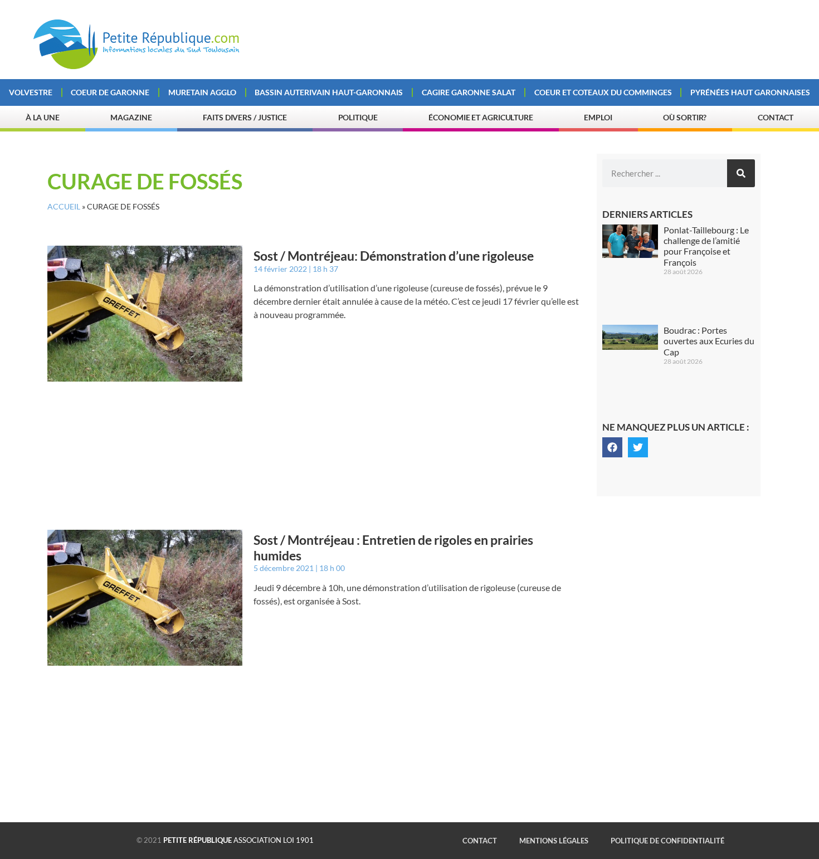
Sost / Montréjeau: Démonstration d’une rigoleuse (394, 255)
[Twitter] (638, 447)
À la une (43, 117)
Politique (358, 117)
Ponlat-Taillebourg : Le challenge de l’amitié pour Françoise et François (706, 245)
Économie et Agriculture (480, 117)
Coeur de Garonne (110, 92)
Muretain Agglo (202, 92)
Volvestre (30, 92)
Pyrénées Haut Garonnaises (750, 92)
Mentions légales (553, 840)
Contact (775, 117)
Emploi (598, 117)
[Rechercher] (741, 173)
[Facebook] (612, 447)
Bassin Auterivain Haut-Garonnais (329, 92)
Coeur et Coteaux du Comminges (603, 92)
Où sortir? (684, 117)
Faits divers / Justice (245, 117)
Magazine (131, 117)
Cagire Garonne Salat (468, 92)
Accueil (63, 206)
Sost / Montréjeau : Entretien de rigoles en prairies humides (393, 547)
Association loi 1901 (238, 840)
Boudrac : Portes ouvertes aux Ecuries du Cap (709, 341)
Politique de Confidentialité (667, 840)
